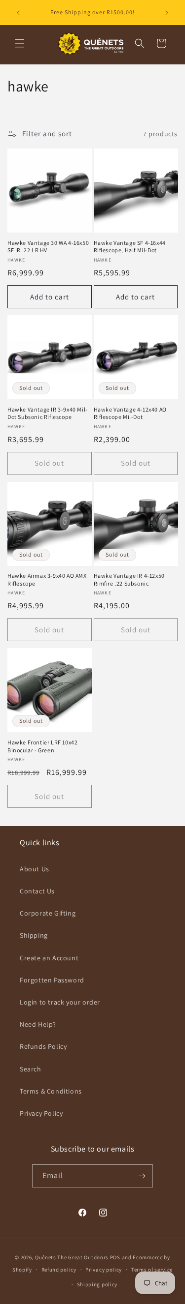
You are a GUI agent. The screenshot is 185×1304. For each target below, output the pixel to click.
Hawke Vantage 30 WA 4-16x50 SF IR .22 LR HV (48, 246)
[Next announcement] (167, 13)
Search (30, 1069)
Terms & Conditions (51, 1091)
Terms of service (152, 1269)
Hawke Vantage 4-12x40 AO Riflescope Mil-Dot (130, 413)
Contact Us (37, 891)
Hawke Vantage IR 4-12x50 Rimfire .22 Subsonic (129, 579)
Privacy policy (103, 1269)
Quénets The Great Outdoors (72, 1257)
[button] (20, 43)
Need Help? (38, 1024)
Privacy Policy (41, 1113)
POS (115, 1257)
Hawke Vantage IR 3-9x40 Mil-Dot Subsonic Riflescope (47, 413)
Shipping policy (97, 1284)
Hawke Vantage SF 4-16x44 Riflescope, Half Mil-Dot (130, 246)
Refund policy (58, 1269)
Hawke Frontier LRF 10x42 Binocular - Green (42, 746)
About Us (34, 868)
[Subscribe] (141, 1175)
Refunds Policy (43, 1046)
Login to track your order (60, 1002)
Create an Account (49, 957)
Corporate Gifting (47, 913)
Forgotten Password (52, 980)
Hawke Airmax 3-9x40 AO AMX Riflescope (47, 579)
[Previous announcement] (18, 13)
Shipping (34, 935)
